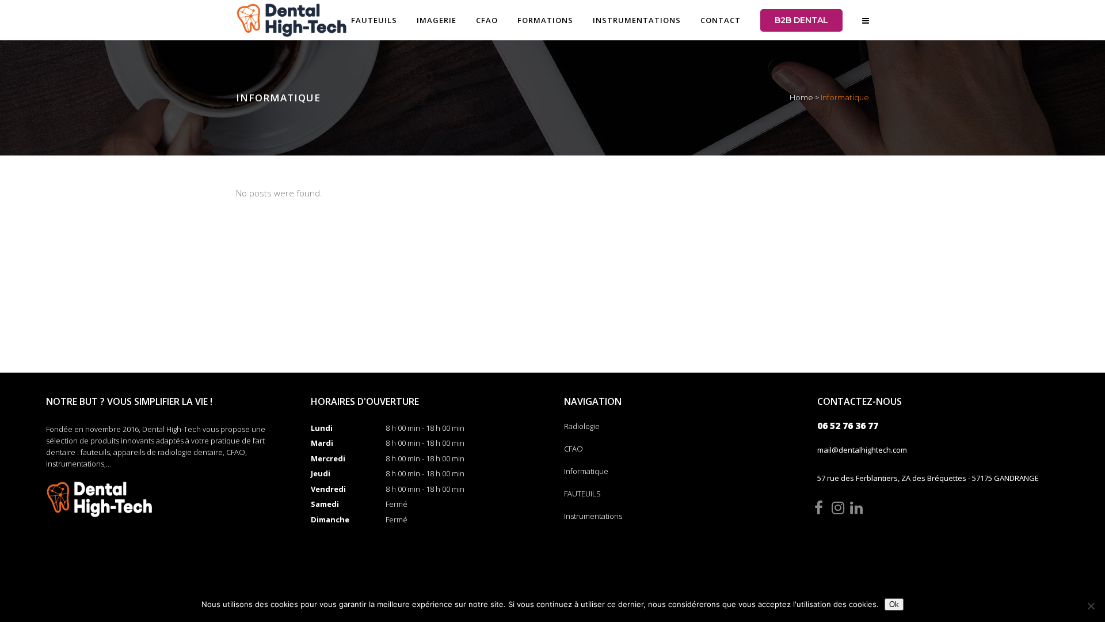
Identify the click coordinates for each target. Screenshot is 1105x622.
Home (801, 97)
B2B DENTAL (801, 20)
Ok (894, 604)
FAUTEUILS (582, 493)
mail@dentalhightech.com (862, 450)
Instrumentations (593, 516)
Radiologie (582, 426)
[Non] (1090, 606)
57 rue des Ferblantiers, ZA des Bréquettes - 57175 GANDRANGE (928, 478)
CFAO (573, 448)
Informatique (586, 471)
